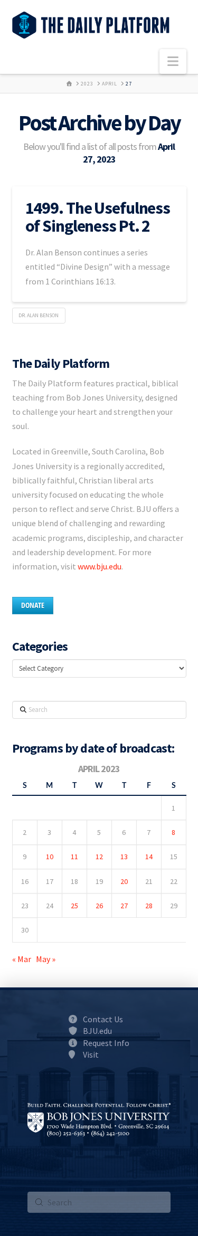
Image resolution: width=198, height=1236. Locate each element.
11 (74, 856)
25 (74, 905)
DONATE (32, 605)
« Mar (21, 959)
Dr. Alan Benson (38, 315)
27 (124, 905)
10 (49, 856)
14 (149, 856)
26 (99, 905)
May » (45, 959)
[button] (172, 61)
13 (124, 856)
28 (149, 905)
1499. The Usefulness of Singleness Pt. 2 (98, 216)
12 (99, 856)
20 (124, 881)
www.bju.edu (99, 566)
